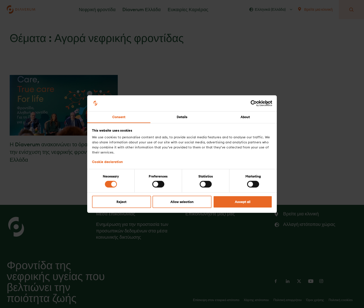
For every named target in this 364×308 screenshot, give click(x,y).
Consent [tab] (118, 117)
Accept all (242, 202)
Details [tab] (182, 117)
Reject (121, 202)
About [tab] (245, 117)
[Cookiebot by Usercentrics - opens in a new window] (253, 103)
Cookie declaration (107, 162)
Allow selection (182, 202)
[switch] (158, 184)
